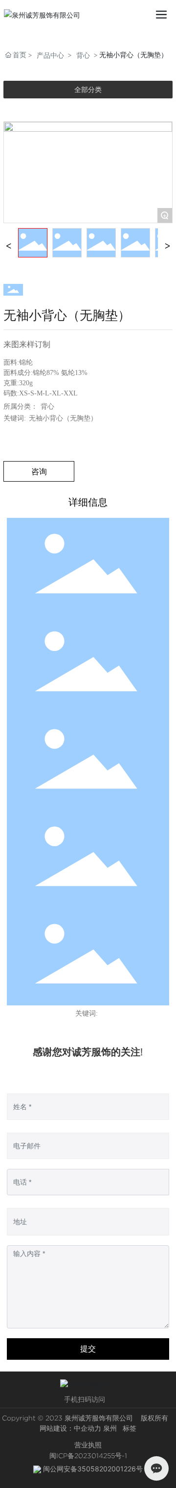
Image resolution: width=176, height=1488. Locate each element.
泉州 (110, 1428)
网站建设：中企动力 (70, 1428)
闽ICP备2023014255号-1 (88, 1456)
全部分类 (88, 89)
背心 (83, 55)
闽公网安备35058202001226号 (93, 1469)
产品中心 (50, 55)
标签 (129, 1428)
